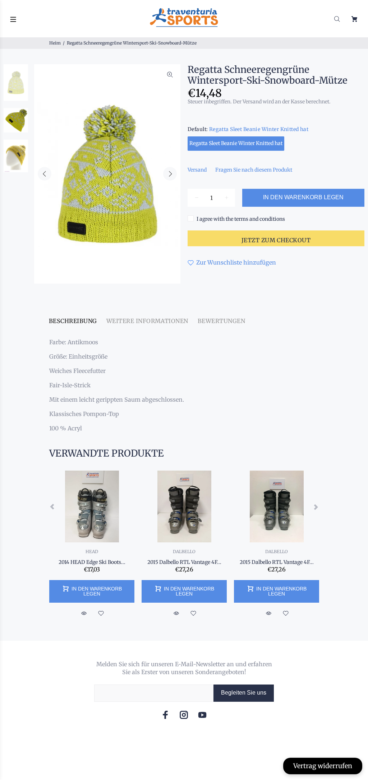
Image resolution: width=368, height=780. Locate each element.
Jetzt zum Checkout (276, 240)
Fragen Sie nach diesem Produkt (253, 170)
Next (170, 174)
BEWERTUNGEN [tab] (221, 320)
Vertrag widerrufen (322, 766)
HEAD (92, 551)
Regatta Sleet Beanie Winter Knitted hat (235, 143)
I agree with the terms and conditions (241, 219)
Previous (44, 174)
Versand (197, 170)
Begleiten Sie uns (243, 693)
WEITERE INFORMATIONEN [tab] (147, 320)
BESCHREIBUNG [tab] (73, 320)
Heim (55, 43)
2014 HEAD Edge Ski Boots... (92, 562)
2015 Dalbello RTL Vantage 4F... (184, 562)
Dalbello (184, 551)
